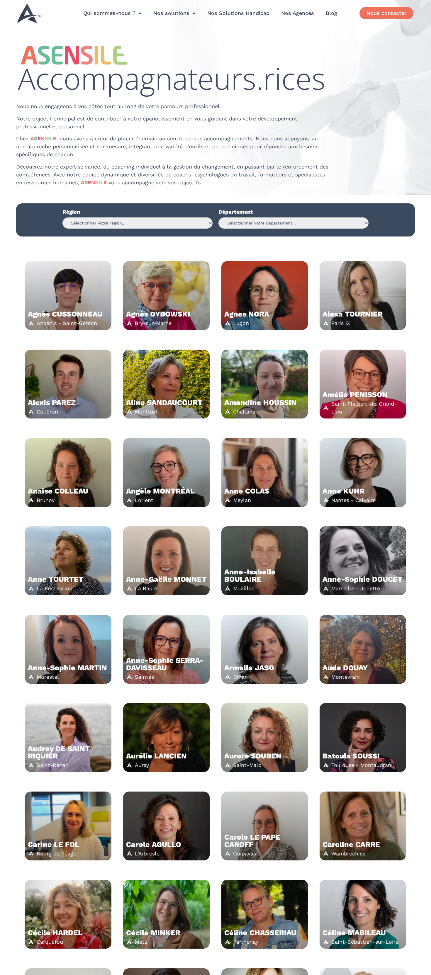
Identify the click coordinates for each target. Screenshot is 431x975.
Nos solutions (171, 13)
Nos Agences (297, 13)
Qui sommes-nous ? (109, 13)
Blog (331, 13)
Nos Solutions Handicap (238, 13)
